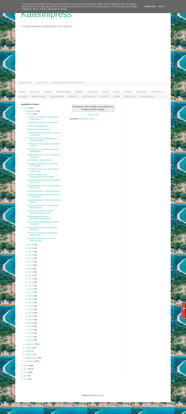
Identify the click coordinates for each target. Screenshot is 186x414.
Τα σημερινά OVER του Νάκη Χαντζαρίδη (43, 191)
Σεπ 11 (31, 306)
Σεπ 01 (31, 340)
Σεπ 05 (31, 326)
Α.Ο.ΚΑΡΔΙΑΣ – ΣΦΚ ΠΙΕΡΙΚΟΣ (39, 160)
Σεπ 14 (31, 296)
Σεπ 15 (31, 292)
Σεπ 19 (31, 279)
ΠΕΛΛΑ (105, 92)
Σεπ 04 (31, 330)
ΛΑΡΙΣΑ (116, 92)
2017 (26, 108)
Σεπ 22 (31, 269)
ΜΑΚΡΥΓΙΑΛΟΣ (39, 96)
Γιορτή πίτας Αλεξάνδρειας (37, 126)
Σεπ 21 (31, 272)
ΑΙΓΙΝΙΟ (128, 92)
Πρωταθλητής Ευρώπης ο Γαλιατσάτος (42, 123)
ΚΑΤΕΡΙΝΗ (35, 92)
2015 (26, 369)
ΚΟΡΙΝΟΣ (72, 96)
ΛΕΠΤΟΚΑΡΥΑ (88, 96)
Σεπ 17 (31, 286)
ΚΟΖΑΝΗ (23, 96)
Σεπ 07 (31, 320)
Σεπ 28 (31, 248)
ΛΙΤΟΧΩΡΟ (92, 92)
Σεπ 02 (31, 337)
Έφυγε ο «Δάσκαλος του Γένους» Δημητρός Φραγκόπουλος (40, 212)
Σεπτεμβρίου (31, 111)
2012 (26, 376)
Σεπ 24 (31, 262)
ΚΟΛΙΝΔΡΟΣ (157, 92)
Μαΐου (28, 351)
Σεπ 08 (31, 316)
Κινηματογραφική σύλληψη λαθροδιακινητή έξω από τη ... (40, 217)
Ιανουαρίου (30, 361)
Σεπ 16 (31, 289)
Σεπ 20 (31, 275)
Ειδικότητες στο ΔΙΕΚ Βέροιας (39, 129)
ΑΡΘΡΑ (116, 96)
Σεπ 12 (31, 303)
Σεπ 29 (31, 245)
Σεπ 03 (31, 333)
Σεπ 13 (31, 299)
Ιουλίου (29, 348)
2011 (26, 379)
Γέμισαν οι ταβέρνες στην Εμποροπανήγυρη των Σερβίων (40, 176)
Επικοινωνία (41, 82)
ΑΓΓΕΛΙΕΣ (104, 96)
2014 (26, 372)
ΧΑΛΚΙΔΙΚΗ (141, 92)
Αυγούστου (30, 344)
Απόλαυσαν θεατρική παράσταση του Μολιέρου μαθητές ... (42, 139)
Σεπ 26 (31, 255)
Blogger (100, 395)
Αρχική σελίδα (25, 82)
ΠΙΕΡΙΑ (22, 92)
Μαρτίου (29, 355)
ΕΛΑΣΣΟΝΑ (129, 96)
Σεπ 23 (31, 265)
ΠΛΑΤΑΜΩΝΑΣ (57, 96)
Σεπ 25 (31, 258)
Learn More (150, 7)
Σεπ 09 (31, 313)
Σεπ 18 (31, 282)
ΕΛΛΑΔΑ (48, 92)
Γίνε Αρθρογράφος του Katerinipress (67, 82)
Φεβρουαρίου (31, 358)
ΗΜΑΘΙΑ (79, 92)
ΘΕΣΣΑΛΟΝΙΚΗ (63, 92)
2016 (26, 366)
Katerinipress (46, 14)
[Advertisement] (93, 53)
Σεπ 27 (31, 252)
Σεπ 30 (31, 114)
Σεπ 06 (31, 323)
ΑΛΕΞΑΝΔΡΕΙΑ (146, 96)
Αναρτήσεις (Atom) (87, 119)
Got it (162, 7)
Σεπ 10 (31, 309)
